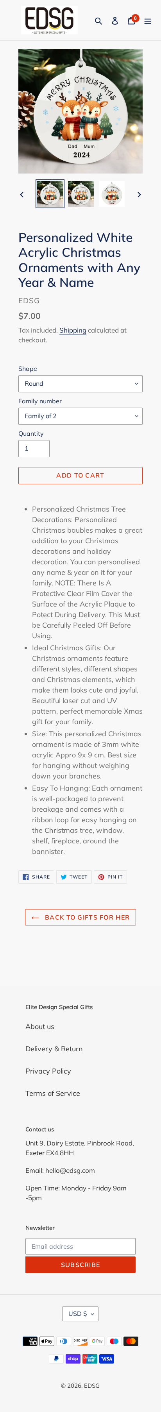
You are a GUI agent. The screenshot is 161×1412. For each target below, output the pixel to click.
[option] (49, 193)
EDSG (92, 1385)
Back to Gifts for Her (86, 917)
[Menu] (148, 20)
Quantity (31, 433)
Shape (27, 368)
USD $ (77, 1313)
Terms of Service (52, 1093)
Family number (40, 401)
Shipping (72, 330)
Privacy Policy (48, 1071)
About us (39, 1026)
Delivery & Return (54, 1048)
